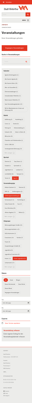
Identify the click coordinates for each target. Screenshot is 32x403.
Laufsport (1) (19, 170)
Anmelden (9, 2)
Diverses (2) (22, 187)
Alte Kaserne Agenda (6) (11, 79)
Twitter (6, 393)
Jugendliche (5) (9, 250)
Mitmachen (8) (9, 136)
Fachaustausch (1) (9, 200)
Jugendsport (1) (9, 170)
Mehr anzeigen (9, 153)
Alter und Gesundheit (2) (11, 87)
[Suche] (28, 14)
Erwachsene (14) (9, 237)
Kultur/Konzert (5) (9, 204)
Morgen (18, 280)
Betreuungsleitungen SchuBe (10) (13, 225)
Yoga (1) (15, 178)
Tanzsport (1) (20, 174)
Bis (2, 308)
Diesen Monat (8, 288)
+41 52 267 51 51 (14, 357)
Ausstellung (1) (19, 119)
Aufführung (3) (8, 119)
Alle (6, 280)
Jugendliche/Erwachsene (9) (12, 254)
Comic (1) (7, 123)
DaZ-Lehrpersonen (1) (10, 233)
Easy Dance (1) (18, 161)
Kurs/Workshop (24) (10, 208)
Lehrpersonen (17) (9, 262)
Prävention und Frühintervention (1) (14, 140)
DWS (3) (7, 191)
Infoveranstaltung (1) (19, 128)
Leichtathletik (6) (9, 174)
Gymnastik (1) (17, 165)
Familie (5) (16, 123)
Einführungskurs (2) (17, 191)
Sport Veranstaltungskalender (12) (13, 104)
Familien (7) (20, 237)
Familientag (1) (21, 200)
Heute (11, 280)
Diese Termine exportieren (12, 323)
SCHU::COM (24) (9, 144)
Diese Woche (21, 284)
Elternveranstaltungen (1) (11, 91)
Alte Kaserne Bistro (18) (11, 83)
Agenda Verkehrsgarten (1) (11, 75)
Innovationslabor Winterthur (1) (13, 96)
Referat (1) (21, 212)
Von (3, 299)
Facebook (7, 391)
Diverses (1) (8, 161)
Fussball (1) (8, 165)
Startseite (5, 24)
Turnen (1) (7, 178)
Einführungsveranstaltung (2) (12, 195)
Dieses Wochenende (10, 284)
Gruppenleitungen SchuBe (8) (12, 246)
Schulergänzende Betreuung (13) (13, 148)
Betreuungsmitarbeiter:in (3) (12, 229)
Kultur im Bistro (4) (20, 132)
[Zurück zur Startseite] (16, 8)
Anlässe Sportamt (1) (10, 187)
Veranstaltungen (6, 27)
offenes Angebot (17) (10, 212)
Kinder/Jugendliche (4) (20, 258)
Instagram (7, 395)
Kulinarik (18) (8, 132)
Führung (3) (8, 128)
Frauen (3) (7, 242)
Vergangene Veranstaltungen (14, 48)
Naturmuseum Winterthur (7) (12, 100)
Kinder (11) (8, 258)
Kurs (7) (20, 204)
